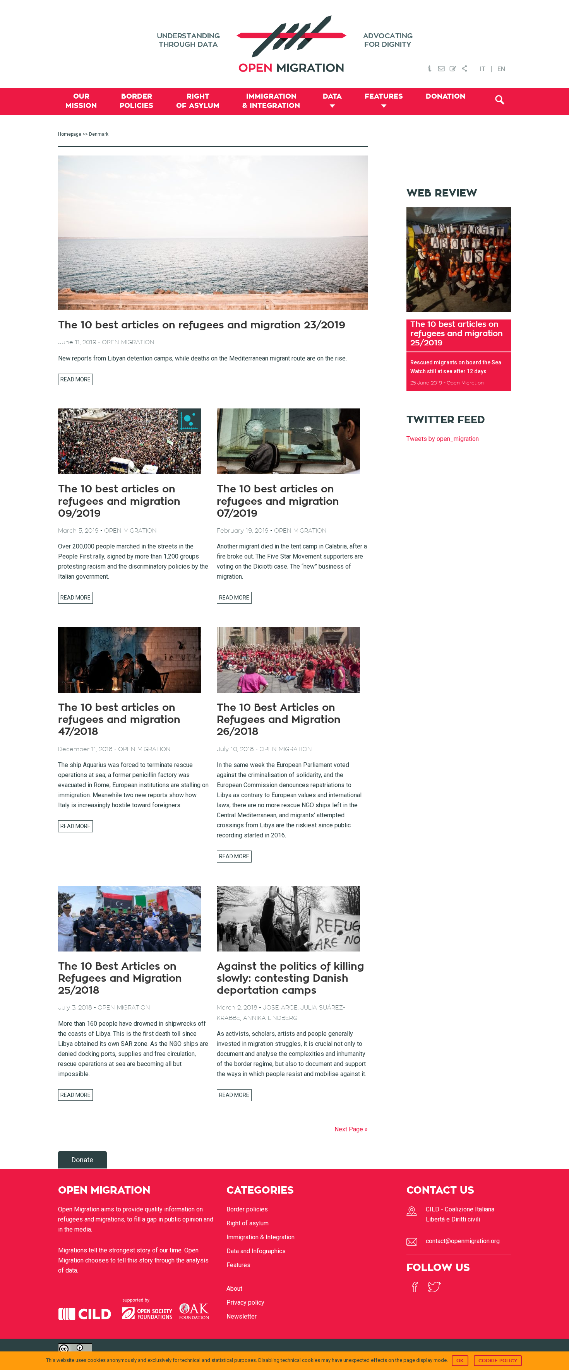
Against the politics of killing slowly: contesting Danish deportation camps (290, 979)
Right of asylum (247, 1223)
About (234, 1288)
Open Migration (284, 43)
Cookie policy (497, 1360)
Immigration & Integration (260, 1237)
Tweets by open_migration (442, 438)
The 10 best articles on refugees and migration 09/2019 (119, 501)
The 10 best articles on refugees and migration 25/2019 (456, 333)
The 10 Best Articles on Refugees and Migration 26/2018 (279, 720)
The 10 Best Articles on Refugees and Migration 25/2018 (120, 979)
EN (501, 69)
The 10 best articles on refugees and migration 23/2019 (201, 325)
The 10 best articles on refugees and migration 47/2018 (119, 720)
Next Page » (351, 1129)
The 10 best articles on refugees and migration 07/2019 (278, 501)
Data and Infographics (256, 1251)
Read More (75, 379)
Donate (82, 1160)
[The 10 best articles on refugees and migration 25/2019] (458, 314)
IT (482, 69)
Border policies (247, 1209)
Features (238, 1265)
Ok (460, 1360)
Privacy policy (245, 1302)
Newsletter (241, 1316)
